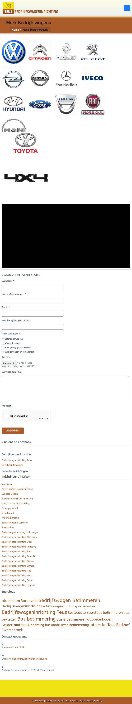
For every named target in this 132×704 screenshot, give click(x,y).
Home (15, 29)
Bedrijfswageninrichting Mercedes (19, 537)
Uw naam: (8, 281)
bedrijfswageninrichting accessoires (68, 606)
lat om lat (98, 625)
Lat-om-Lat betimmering (15, 503)
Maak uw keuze (11, 333)
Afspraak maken (12, 343)
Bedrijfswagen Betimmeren (69, 600)
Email (6, 307)
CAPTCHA (6, 406)
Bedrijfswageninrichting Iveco (17, 575)
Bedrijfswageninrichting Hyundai (18, 585)
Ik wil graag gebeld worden (18, 347)
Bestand (6, 357)
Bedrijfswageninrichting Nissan (18, 561)
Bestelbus (94, 613)
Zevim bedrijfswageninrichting (17, 489)
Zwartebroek (12, 630)
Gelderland (11, 625)
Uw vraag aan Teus (11, 372)
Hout (25, 625)
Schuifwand (8, 513)
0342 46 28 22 (16, 647)
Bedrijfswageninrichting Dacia (17, 580)
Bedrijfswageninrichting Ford (16, 551)
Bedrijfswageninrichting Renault (18, 556)
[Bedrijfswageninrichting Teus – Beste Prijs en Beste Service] (62, 7)
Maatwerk (7, 484)
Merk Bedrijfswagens (12, 465)
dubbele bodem (100, 619)
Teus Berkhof (118, 625)
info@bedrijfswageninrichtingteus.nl (28, 659)
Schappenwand (10, 508)
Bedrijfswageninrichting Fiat (16, 570)
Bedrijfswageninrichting (21, 606)
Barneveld (29, 601)
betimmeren (113, 613)
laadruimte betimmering (70, 625)
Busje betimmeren (71, 619)
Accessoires (8, 527)
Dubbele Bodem (10, 494)
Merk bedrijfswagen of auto (16, 320)
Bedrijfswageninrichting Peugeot (19, 546)
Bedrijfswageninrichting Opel (17, 542)
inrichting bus (40, 625)
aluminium (11, 601)
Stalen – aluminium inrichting (17, 498)
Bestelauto (77, 613)
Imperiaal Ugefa (10, 518)
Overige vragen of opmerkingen (19, 352)
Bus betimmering (36, 619)
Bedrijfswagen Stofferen (15, 522)
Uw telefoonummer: (14, 294)
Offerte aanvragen (14, 339)
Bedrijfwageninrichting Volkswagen (20, 532)
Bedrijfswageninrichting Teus (17, 460)
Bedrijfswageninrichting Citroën (18, 566)
